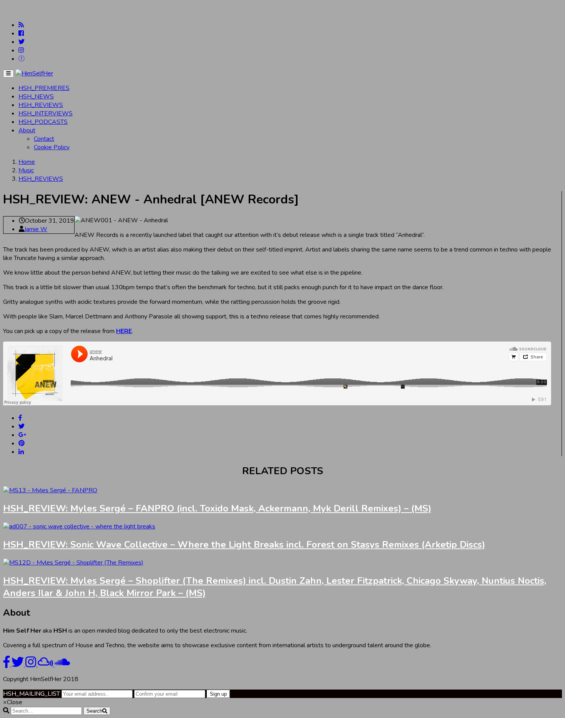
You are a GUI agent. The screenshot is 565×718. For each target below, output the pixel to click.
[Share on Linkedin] (21, 452)
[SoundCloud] (21, 59)
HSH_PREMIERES (44, 88)
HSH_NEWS (36, 96)
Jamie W (35, 229)
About (26, 130)
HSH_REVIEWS (40, 105)
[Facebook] (21, 33)
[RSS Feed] (21, 25)
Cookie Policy (52, 147)
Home (26, 162)
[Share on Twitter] (21, 426)
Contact (44, 139)
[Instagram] (21, 50)
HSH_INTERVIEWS (45, 113)
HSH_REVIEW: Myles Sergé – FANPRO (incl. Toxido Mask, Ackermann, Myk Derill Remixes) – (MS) (217, 508)
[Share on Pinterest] (21, 443)
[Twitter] (21, 42)
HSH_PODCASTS (43, 122)
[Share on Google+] (22, 435)
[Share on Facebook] (20, 418)
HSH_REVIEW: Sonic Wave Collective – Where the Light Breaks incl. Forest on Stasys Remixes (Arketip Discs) (244, 544)
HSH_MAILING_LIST (31, 694)
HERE (124, 331)
